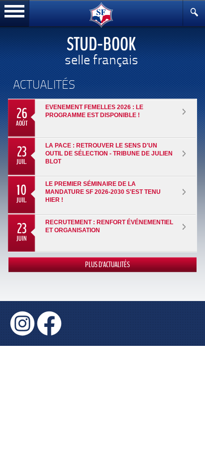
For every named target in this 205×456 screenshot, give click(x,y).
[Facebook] (49, 322)
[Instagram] (22, 322)
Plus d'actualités (107, 264)
